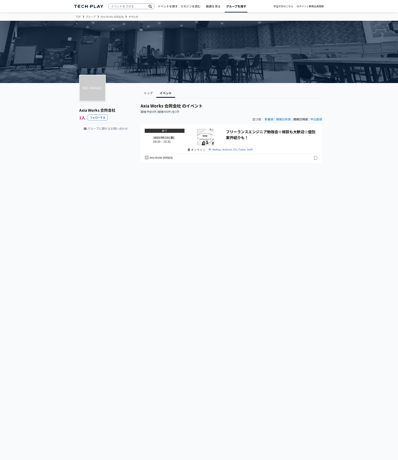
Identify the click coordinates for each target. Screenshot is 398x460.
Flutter (241, 149)
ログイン (302, 6)
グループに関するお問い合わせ (107, 128)
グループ (91, 16)
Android (227, 149)
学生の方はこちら (283, 6)
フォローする (97, 117)
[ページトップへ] (88, 6)
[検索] (150, 6)
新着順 (269, 119)
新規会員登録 (316, 6)
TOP (78, 16)
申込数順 (316, 119)
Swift (250, 149)
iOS (235, 149)
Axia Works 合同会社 (112, 16)
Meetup (216, 149)
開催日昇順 (283, 119)
